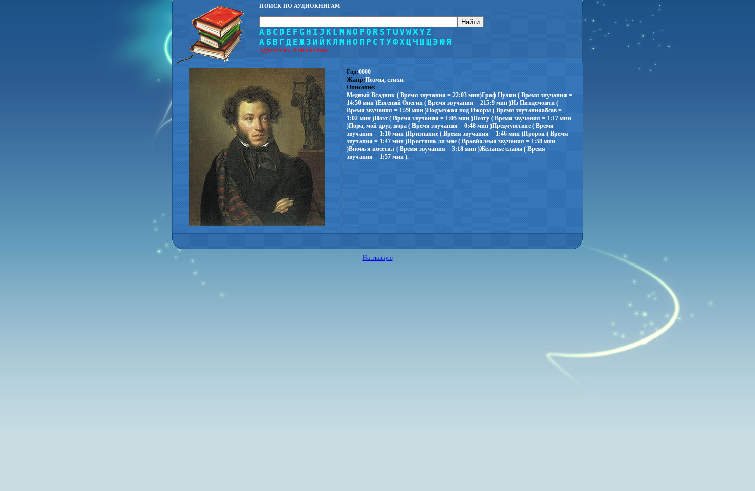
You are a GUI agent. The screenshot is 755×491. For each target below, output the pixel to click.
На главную (378, 257)
